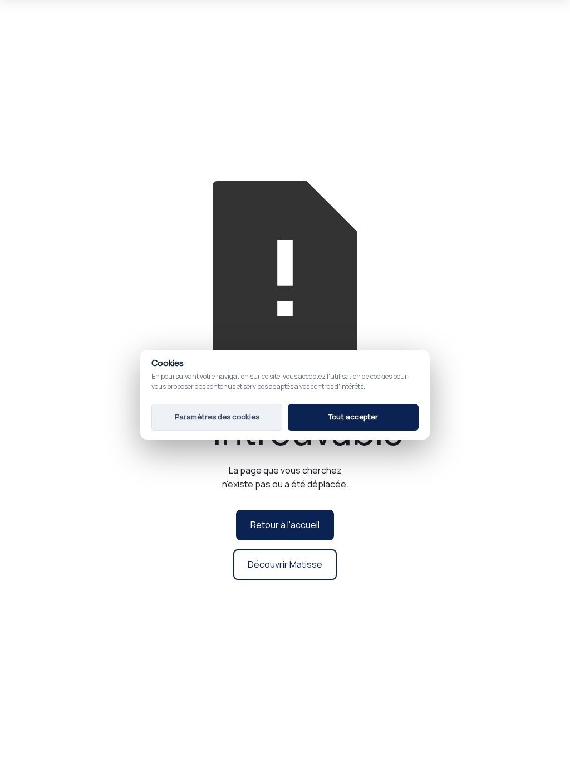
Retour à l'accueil (285, 525)
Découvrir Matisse (285, 564)
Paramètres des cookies (217, 417)
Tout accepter (353, 417)
